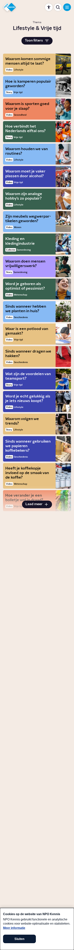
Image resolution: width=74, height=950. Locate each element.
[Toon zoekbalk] (58, 7)
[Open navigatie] (67, 7)
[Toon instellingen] (49, 7)
